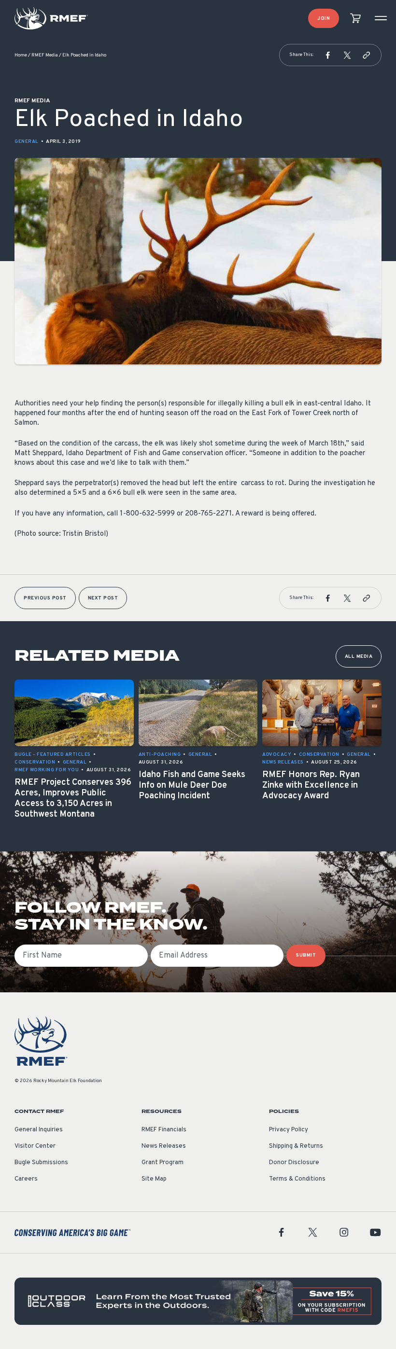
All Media (359, 657)
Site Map (154, 1179)
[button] (328, 55)
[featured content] (198, 1301)
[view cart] (355, 18)
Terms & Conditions (297, 1179)
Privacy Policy (288, 1130)
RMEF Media (44, 55)
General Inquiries (38, 1130)
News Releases (163, 1146)
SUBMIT (306, 955)
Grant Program (162, 1163)
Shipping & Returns (296, 1146)
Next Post (103, 598)
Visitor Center (35, 1146)
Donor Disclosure (294, 1163)
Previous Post (45, 598)
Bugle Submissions (41, 1163)
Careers (26, 1179)
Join (323, 18)
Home (20, 55)
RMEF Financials (163, 1130)
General (26, 142)
